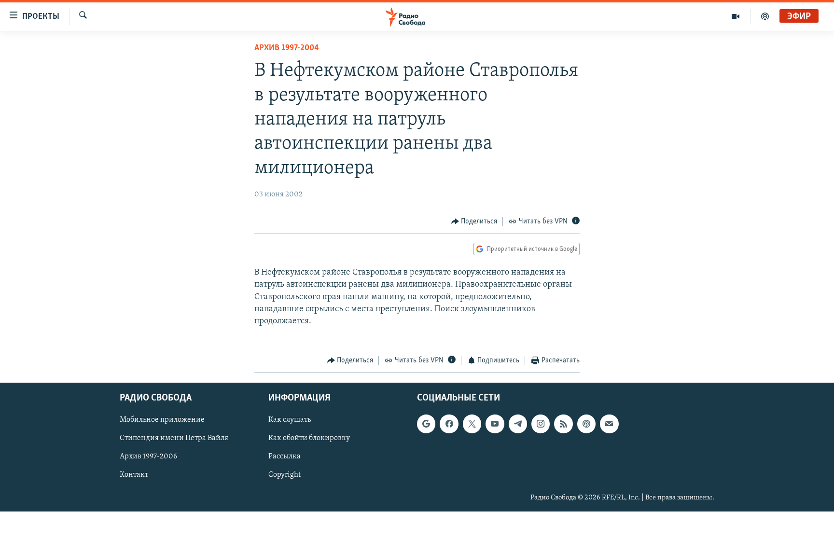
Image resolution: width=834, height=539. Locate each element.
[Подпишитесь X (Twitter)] (472, 424)
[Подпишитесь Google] (426, 424)
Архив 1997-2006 (148, 456)
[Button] (474, 221)
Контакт (134, 475)
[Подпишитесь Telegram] (518, 424)
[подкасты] (765, 16)
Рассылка (284, 456)
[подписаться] (609, 424)
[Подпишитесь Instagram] (540, 424)
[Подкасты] (586, 424)
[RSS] (563, 424)
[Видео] (736, 16)
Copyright (284, 475)
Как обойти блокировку (309, 438)
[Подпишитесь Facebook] (449, 424)
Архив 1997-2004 (286, 48)
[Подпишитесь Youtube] (495, 424)
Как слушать (289, 420)
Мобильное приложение (162, 420)
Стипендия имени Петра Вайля (174, 438)
